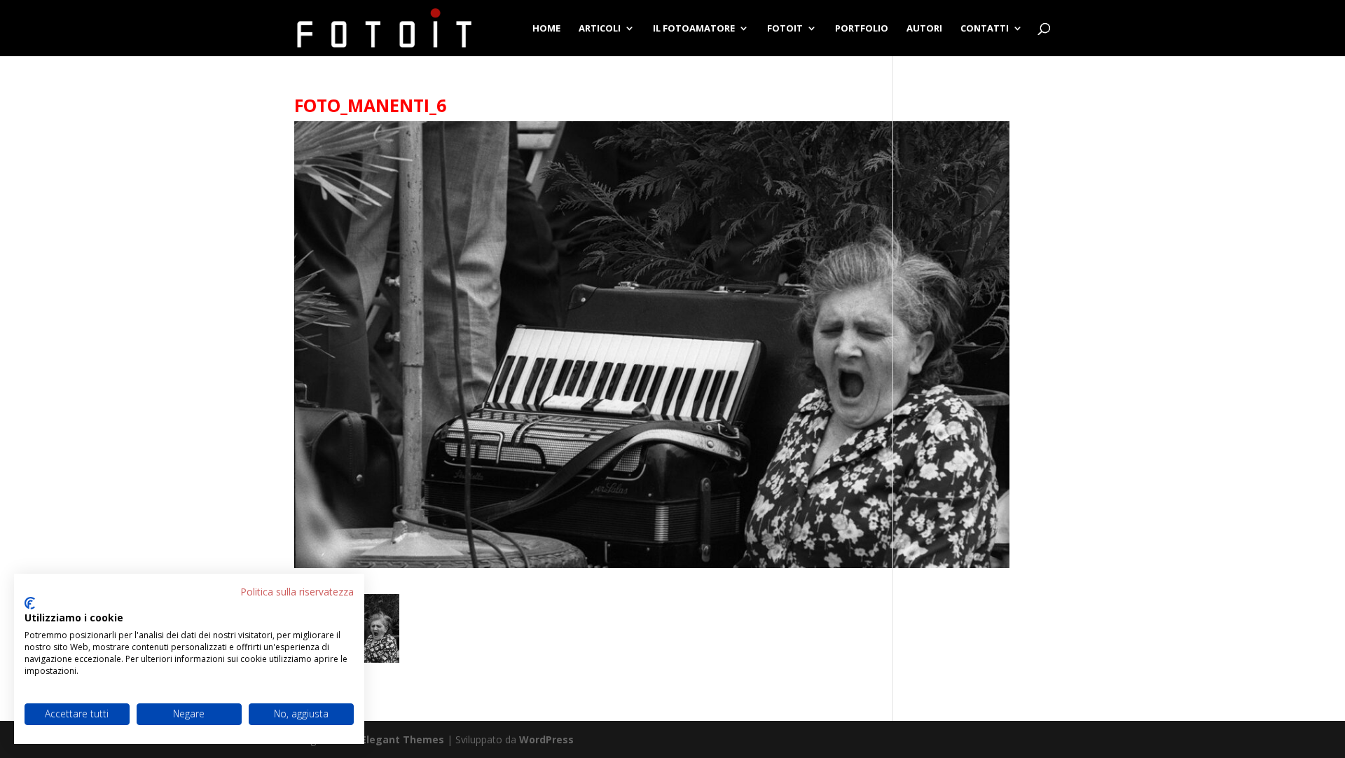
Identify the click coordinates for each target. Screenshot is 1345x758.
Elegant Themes (402, 739)
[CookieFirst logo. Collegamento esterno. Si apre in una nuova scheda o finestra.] (30, 603)
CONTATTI (984, 28)
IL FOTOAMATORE (694, 28)
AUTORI (924, 28)
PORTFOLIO (861, 28)
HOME (546, 28)
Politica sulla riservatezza (297, 591)
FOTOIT (785, 28)
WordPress (546, 739)
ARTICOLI (600, 28)
